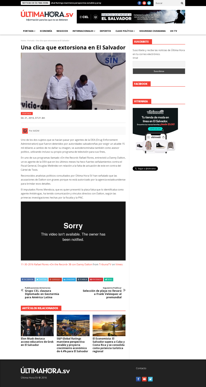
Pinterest (97, 279)
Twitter (43, 279)
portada (28, 30)
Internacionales (83, 30)
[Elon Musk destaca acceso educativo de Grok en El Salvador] (37, 325)
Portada (30, 40)
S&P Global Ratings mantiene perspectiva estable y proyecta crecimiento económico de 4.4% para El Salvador (91, 3)
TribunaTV (105, 264)
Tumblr (83, 279)
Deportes (105, 30)
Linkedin (70, 279)
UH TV (173, 30)
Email (135, 57)
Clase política (124, 30)
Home (23, 40)
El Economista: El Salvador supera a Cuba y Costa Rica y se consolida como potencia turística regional (109, 345)
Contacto (141, 368)
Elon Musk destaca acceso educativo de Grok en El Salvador (37, 342)
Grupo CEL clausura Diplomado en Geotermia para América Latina (42, 293)
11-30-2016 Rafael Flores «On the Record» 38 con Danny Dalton (56, 264)
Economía (46, 30)
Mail (109, 279)
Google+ (56, 279)
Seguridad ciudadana (152, 30)
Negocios (62, 30)
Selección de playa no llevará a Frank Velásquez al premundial (102, 293)
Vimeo (119, 264)
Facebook (28, 279)
